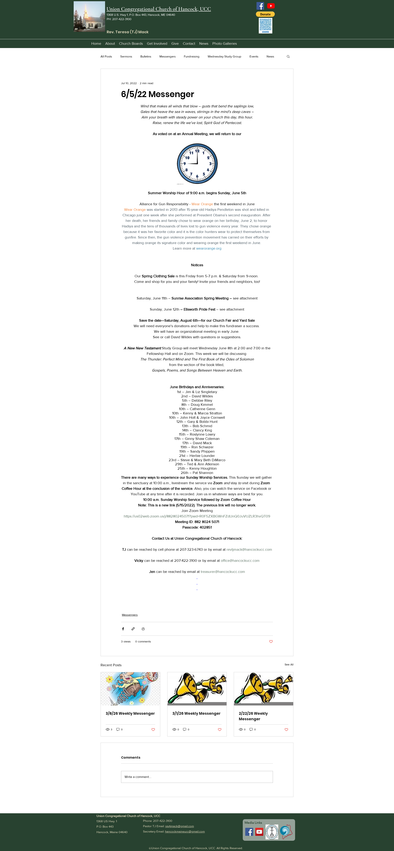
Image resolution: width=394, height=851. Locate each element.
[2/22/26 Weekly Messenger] (263, 688)
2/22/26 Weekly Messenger (253, 716)
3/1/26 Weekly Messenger (196, 713)
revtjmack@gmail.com (179, 826)
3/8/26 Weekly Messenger (130, 713)
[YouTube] (271, 6)
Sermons (126, 56)
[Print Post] (143, 629)
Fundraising (191, 56)
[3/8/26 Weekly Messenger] (130, 688)
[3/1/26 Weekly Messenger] (197, 688)
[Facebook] (260, 6)
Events (254, 56)
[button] (265, 14)
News (270, 56)
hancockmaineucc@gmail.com (185, 831)
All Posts (106, 56)
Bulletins (145, 56)
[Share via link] (133, 629)
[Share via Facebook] (123, 629)
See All (289, 664)
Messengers (167, 56)
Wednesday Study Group (224, 56)
